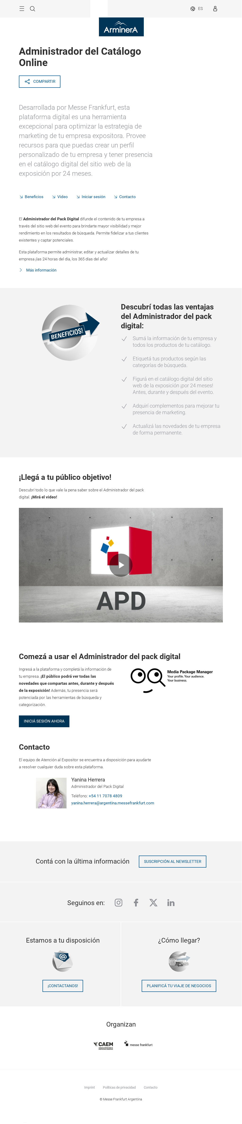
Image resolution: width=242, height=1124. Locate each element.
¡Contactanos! (63, 986)
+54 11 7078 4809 (105, 796)
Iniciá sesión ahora (44, 721)
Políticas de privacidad (119, 1087)
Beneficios (34, 197)
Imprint (89, 1087)
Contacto (127, 197)
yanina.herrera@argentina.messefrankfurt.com (112, 803)
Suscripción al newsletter (172, 861)
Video (62, 197)
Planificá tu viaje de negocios (179, 986)
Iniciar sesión (93, 197)
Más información (40, 270)
